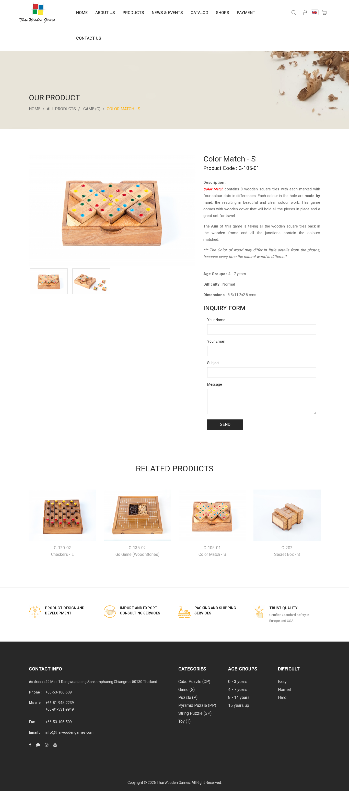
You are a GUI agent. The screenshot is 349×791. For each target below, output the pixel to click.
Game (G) (91, 108)
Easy (282, 681)
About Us (105, 12)
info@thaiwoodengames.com (69, 732)
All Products (61, 108)
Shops (222, 12)
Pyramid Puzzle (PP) (197, 705)
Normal (284, 689)
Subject (213, 363)
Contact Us (88, 38)
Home (82, 12)
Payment (246, 12)
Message (214, 384)
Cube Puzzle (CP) (194, 681)
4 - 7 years (237, 689)
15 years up (238, 705)
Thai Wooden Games (173, 783)
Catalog (199, 12)
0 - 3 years (237, 681)
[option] (49, 281)
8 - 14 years (239, 697)
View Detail (62, 515)
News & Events (167, 12)
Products (133, 12)
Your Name (216, 320)
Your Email (216, 341)
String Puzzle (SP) (195, 713)
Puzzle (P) (187, 697)
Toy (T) (184, 721)
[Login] (305, 13)
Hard (282, 697)
